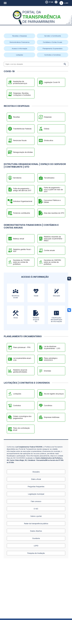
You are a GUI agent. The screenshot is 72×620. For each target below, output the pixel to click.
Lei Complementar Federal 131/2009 (29, 447)
